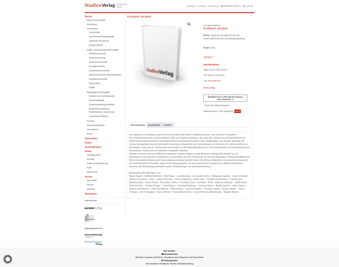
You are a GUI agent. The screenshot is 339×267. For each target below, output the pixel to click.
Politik (92, 87)
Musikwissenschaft (98, 79)
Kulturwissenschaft (98, 62)
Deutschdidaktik (96, 100)
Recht (90, 134)
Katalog (90, 189)
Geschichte (92, 28)
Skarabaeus (91, 194)
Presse (90, 184)
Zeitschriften (91, 138)
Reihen (88, 143)
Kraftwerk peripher (139, 16)
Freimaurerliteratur (96, 125)
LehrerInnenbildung (98, 116)
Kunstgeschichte (97, 66)
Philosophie (94, 83)
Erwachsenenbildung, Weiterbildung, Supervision (102, 110)
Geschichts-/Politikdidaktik (101, 36)
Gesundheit (92, 129)
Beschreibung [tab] (138, 125)
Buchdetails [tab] (154, 125)
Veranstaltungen (93, 147)
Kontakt (201, 6)
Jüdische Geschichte (99, 41)
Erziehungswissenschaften (102, 104)
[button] (189, 24)
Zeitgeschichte (96, 45)
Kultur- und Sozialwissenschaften (103, 50)
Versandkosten (214, 81)
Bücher (88, 16)
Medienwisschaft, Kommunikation (105, 75)
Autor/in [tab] (167, 125)
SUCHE (249, 6)
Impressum (213, 6)
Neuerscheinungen (96, 20)
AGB (89, 167)
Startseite (191, 6)
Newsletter (92, 180)
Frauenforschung (97, 58)
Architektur (92, 24)
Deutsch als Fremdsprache (102, 96)
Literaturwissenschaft (99, 70)
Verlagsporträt (93, 155)
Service (89, 177)
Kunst (237, 111)
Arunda (90, 121)
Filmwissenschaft (97, 53)
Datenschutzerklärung (97, 163)
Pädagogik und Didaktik (98, 92)
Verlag (88, 151)
